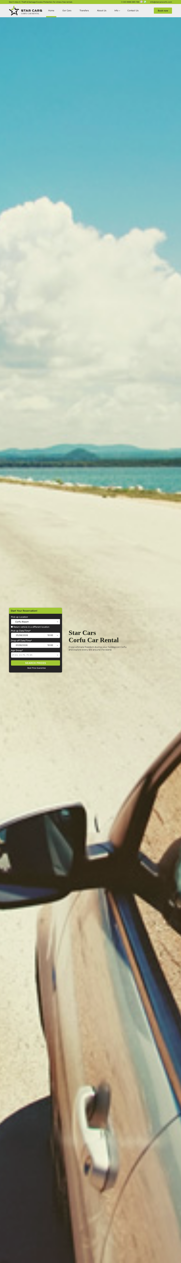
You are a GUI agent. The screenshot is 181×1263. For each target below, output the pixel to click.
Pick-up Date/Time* (21, 631)
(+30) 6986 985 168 (130, 2)
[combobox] (35, 621)
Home (51, 10)
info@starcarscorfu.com (161, 2)
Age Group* (17, 650)
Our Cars (66, 10)
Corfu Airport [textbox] (21, 621)
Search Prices (35, 663)
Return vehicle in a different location (31, 627)
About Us (101, 10)
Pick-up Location (19, 617)
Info (116, 10)
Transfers (84, 10)
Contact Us (132, 10)
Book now (163, 10)
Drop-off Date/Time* (21, 640)
